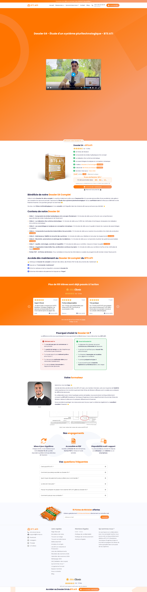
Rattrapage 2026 (56, 559)
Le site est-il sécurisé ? (48, 484)
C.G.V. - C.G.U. (79, 532)
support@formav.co (36, 534)
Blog (52, 574)
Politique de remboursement (84, 537)
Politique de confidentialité (83, 534)
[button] (29, 306)
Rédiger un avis (73, 321)
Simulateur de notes (57, 534)
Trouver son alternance (58, 539)
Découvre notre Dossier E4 (72, 140)
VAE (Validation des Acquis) (59, 561)
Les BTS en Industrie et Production (58, 548)
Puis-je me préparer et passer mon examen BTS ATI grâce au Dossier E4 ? (64, 489)
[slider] (63, 87)
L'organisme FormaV (57, 566)
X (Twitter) (33, 546)
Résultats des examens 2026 (60, 554)
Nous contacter (56, 571)
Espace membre (56, 569)
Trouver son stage (57, 537)
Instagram (33, 540)
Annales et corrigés (57, 544)
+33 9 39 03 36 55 (34, 532)
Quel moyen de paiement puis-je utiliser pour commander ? (60, 478)
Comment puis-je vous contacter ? (52, 495)
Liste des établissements (59, 551)
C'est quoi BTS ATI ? (47, 466)
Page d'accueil (55, 532)
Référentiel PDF (56, 542)
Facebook (33, 537)
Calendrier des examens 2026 (60, 556)
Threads (32, 543)
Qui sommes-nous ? (57, 564)
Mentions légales (80, 539)
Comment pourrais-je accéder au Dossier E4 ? (55, 472)
